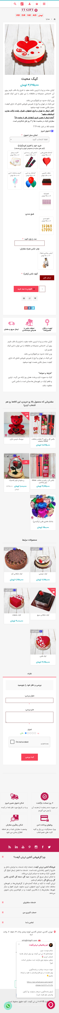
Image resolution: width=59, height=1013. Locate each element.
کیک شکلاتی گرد (16, 574)
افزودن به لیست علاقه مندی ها (35, 298)
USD (18, 15)
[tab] (29, 673)
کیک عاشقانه (16, 615)
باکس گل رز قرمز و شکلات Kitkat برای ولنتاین (43, 481)
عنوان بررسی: (29, 695)
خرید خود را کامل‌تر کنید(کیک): (29, 145)
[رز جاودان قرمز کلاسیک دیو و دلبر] (16, 466)
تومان (40, 15)
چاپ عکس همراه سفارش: (29, 248)
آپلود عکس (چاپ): (30, 273)
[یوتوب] (23, 847)
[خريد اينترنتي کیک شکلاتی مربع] (43, 600)
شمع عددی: (29, 214)
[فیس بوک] (42, 847)
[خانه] (54, 19)
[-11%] (25, 455)
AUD (34, 15)
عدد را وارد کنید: (30, 239)
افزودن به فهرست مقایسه (29, 298)
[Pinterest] (29, 847)
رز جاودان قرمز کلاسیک (16, 480)
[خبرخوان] (10, 847)
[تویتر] (49, 847)
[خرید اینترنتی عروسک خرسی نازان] (16, 424)
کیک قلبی (43, 656)
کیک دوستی (43, 574)
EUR (23, 15)
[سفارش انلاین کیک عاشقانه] (16, 600)
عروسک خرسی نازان (16, 439)
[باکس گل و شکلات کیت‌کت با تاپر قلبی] (43, 424)
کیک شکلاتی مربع (43, 615)
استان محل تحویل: (30, 135)
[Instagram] (36, 847)
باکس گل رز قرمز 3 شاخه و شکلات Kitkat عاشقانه (43, 440)
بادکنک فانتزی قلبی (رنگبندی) (43, 522)
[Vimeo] (16, 847)
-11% (25, 462)
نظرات (29, 673)
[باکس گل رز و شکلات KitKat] (43, 466)
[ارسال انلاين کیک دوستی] (43, 559)
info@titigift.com (29, 940)
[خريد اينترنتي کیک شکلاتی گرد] (16, 559)
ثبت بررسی (29, 757)
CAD (29, 15)
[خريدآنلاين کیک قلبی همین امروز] (43, 642)
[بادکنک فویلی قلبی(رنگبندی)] (43, 507)
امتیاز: (29, 729)
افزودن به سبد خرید (25, 289)
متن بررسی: (29, 709)
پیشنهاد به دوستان (23, 298)
